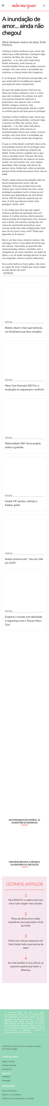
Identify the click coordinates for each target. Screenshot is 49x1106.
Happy (15, 1049)
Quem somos (8, 1061)
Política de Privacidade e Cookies (18, 1098)
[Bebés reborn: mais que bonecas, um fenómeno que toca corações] (24, 300)
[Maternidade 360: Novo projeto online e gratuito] (24, 416)
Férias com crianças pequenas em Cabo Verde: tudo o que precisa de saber (25, 944)
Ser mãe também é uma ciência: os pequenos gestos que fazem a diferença (26, 966)
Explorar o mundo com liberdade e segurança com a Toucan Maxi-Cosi (23, 620)
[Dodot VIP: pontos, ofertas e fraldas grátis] (24, 473)
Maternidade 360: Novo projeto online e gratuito (23, 445)
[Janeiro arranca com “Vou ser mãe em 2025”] (24, 531)
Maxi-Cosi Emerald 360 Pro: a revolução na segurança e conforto (24, 387)
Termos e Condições (12, 1094)
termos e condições (21, 1030)
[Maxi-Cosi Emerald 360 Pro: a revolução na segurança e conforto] (24, 358)
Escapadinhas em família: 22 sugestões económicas (24, 821)
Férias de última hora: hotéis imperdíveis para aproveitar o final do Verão (25, 922)
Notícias (8, 322)
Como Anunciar (9, 1090)
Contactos (7, 1069)
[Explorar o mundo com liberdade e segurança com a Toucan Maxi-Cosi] (24, 589)
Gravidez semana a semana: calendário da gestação (24, 863)
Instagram (6, 1080)
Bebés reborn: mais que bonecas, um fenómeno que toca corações (24, 330)
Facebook (6, 1076)
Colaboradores (9, 1065)
